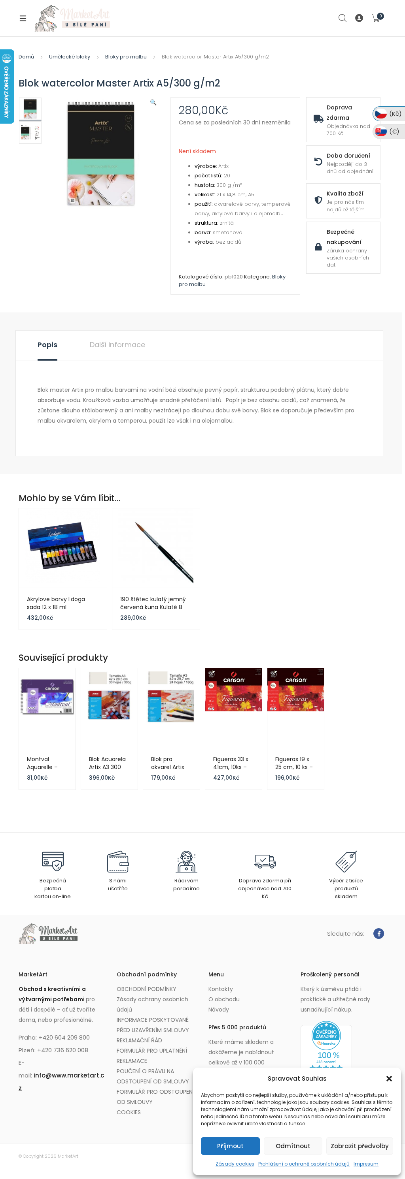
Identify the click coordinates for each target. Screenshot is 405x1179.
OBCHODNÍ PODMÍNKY (146, 989)
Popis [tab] (47, 345)
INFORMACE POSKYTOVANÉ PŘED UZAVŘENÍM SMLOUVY (153, 1025)
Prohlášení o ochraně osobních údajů (304, 1163)
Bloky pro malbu (126, 56)
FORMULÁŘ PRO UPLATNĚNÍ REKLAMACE (152, 1056)
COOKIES (129, 1112)
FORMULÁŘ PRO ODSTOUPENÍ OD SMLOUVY (155, 1097)
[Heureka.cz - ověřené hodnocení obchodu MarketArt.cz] (326, 1052)
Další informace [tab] (117, 345)
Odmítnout (293, 1146)
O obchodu (224, 999)
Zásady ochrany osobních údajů (152, 1004)
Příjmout (230, 1146)
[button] (389, 1079)
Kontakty (220, 989)
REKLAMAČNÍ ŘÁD (139, 1040)
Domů (26, 56)
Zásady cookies (235, 1163)
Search (343, 18)
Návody (218, 1010)
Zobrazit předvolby (360, 1146)
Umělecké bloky (69, 56)
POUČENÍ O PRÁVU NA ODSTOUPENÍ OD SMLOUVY (153, 1076)
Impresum (366, 1163)
